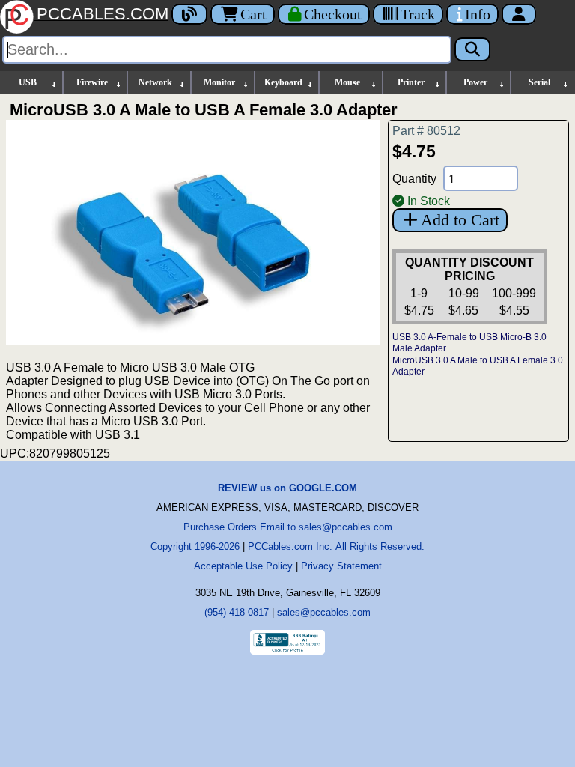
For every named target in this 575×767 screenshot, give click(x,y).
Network (155, 82)
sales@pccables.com (324, 612)
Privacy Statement (341, 566)
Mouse (347, 82)
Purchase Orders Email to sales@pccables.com (287, 527)
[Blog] (189, 14)
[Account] (519, 14)
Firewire (92, 82)
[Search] (472, 49)
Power (475, 82)
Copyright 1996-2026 (195, 546)
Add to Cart (460, 219)
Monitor (219, 82)
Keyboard (283, 82)
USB (28, 82)
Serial (539, 82)
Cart (253, 14)
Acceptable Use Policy (243, 566)
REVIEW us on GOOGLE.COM (287, 488)
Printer (411, 82)
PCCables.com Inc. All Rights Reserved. (336, 546)
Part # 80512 (426, 130)
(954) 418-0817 (236, 612)
